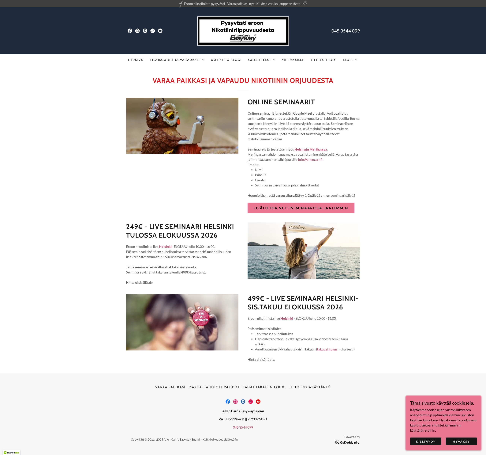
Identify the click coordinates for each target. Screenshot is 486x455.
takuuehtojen (327, 349)
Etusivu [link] (136, 59)
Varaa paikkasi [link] (170, 387)
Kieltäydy (426, 441)
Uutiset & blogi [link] (226, 59)
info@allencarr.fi (310, 159)
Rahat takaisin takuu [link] (264, 387)
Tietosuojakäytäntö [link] (310, 387)
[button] (177, 59)
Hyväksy (461, 441)
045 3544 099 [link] (345, 30)
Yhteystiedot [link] (323, 59)
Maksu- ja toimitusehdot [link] (214, 387)
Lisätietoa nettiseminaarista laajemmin (301, 208)
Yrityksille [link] (293, 59)
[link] (130, 31)
